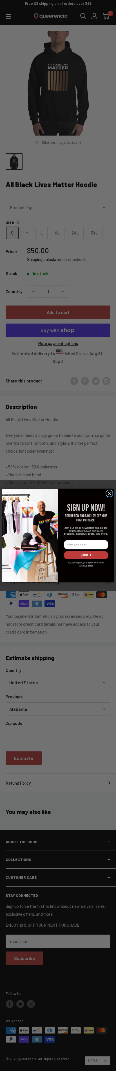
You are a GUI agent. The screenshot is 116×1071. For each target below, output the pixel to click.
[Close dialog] (109, 493)
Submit (86, 555)
